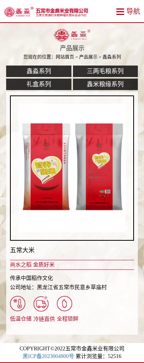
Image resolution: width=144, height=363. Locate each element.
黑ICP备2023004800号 (48, 356)
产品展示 (88, 57)
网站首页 (65, 57)
